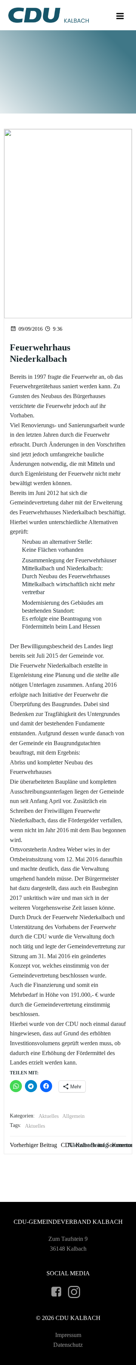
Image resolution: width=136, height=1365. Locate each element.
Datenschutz (68, 1345)
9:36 (57, 329)
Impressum (68, 1335)
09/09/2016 (31, 329)
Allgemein (73, 1116)
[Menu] (120, 16)
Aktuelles (49, 1116)
